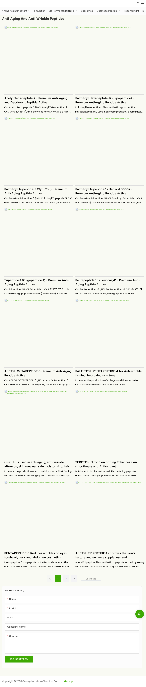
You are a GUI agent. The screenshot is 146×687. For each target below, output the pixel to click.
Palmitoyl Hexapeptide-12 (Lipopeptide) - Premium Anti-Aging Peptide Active (104, 100)
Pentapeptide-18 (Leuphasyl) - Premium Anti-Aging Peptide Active (107, 282)
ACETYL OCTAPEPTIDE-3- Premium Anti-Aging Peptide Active (38, 373)
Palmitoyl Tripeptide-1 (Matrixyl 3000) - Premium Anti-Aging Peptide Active (103, 191)
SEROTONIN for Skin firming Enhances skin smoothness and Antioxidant (106, 464)
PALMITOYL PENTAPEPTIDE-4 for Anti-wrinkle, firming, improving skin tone (108, 373)
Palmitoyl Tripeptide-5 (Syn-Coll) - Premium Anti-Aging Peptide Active (35, 191)
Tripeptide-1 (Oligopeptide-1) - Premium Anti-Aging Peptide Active (36, 282)
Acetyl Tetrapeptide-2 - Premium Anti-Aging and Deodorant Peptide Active (35, 100)
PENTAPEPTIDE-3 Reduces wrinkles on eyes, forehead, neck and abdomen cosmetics (35, 555)
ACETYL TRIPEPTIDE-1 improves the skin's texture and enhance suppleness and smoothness (105, 556)
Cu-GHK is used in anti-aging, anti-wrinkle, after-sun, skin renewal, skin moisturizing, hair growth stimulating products (36, 465)
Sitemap (68, 681)
